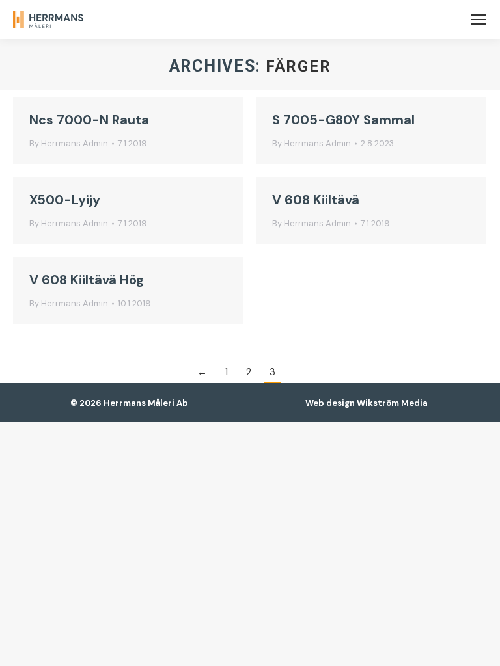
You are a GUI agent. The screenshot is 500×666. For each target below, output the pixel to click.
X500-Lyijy (64, 199)
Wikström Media (392, 402)
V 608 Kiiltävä (315, 199)
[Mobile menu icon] (478, 19)
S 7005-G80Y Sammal (343, 119)
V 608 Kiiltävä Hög (86, 279)
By (68, 143)
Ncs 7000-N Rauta (89, 119)
